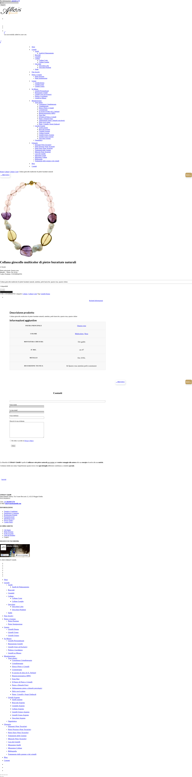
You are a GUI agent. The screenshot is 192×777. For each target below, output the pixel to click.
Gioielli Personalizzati (16, 641)
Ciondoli (11, 593)
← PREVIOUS (5, 175)
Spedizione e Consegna (11, 513)
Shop (6, 580)
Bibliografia (12, 751)
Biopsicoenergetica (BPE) (21, 676)
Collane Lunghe (18, 601)
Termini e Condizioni (10, 511)
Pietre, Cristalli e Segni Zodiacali (24, 694)
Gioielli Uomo (13, 632)
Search (3, 5)
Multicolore (79, 334)
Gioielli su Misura (14, 653)
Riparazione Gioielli (15, 644)
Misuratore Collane (15, 748)
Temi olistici (12, 658)
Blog (6, 757)
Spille (10, 613)
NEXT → (188, 175)
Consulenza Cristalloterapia (22, 660)
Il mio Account (8, 533)
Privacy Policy (29, 441)
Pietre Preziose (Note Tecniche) (19, 729)
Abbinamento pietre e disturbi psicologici (27, 688)
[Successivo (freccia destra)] (3, 776)
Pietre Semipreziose (15, 624)
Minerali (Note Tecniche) (17, 739)
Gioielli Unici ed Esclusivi (17, 647)
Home (2, 172)
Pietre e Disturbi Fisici (20, 685)
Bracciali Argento (18, 703)
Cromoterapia (17, 670)
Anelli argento (17, 700)
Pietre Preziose (8, 532)
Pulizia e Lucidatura (15, 650)
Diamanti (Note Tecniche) (17, 726)
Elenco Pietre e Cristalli (20, 667)
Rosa (86, 334)
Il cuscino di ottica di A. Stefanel (24, 673)
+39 (9, 502)
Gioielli (7, 583)
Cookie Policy (8, 522)
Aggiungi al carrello (6, 292)
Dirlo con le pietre (18, 691)
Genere (6, 627)
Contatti (7, 760)
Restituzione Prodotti (10, 515)
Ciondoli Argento (18, 706)
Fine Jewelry (8, 616)
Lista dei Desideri (9, 535)
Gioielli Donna (45, 294)
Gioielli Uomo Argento (20, 715)
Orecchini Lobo (17, 607)
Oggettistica (12, 721)
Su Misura (8, 639)
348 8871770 (15, 1)
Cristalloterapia (17, 663)
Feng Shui (15, 679)
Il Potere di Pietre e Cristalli (22, 682)
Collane (6, 172)
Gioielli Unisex (13, 635)
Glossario (7, 724)
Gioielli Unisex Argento (20, 712)
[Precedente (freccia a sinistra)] (1, 776)
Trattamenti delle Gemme (17, 736)
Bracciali (11, 590)
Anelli (10, 585)
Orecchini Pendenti (19, 610)
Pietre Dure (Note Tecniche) (18, 733)
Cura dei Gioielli (14, 742)
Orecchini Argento (18, 718)
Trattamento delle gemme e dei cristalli (22, 754)
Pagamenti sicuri (9, 517)
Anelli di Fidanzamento (20, 587)
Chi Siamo (7, 530)
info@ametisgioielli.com (13, 503)
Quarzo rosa (81, 326)
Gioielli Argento (14, 697)
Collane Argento (18, 709)
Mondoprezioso (9, 656)
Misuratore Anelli (14, 745)
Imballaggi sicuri (9, 518)
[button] (96, 300)
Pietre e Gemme (10, 619)
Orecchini (11, 604)
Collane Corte (14, 172)
